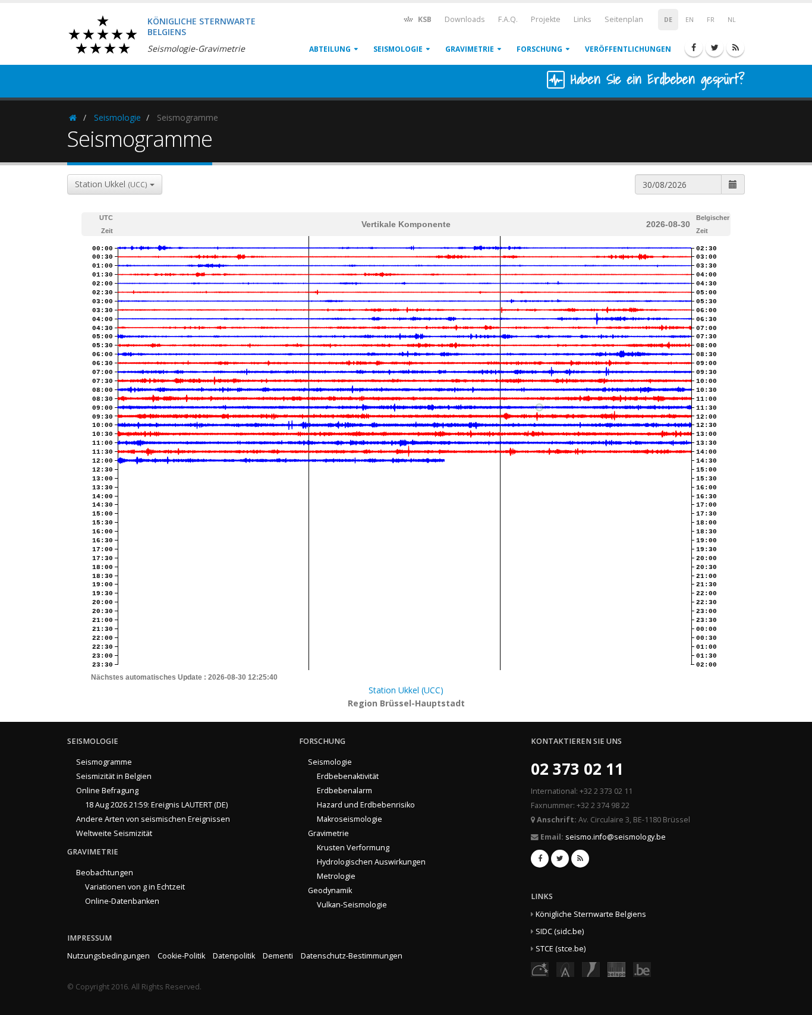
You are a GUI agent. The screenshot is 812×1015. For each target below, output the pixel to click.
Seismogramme (104, 762)
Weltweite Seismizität (114, 833)
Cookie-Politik (181, 956)
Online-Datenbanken (122, 901)
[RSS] (735, 47)
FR (711, 19)
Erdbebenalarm (344, 790)
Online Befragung (107, 790)
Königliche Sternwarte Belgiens (591, 914)
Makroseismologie (349, 819)
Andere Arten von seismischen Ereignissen (153, 819)
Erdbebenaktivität (348, 776)
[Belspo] (616, 969)
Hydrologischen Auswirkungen (371, 862)
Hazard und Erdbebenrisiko (366, 805)
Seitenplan (624, 19)
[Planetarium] (540, 969)
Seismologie (398, 49)
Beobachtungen (104, 873)
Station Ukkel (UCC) (406, 690)
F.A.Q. (508, 19)
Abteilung (330, 49)
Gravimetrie (469, 49)
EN (689, 19)
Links (582, 19)
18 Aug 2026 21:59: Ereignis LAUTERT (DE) (156, 805)
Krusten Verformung (353, 848)
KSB (424, 19)
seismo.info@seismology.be (615, 837)
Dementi (278, 956)
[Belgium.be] (642, 969)
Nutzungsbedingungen (108, 956)
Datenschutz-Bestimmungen (351, 956)
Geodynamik (330, 890)
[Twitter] (714, 47)
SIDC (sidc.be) (560, 931)
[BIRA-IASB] (565, 969)
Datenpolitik (234, 956)
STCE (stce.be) (561, 949)
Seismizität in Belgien (114, 776)
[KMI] (591, 969)
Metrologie (336, 876)
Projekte (546, 19)
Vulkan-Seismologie (352, 905)
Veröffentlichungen (628, 49)
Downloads (465, 19)
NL (732, 19)
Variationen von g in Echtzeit (135, 887)
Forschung (539, 49)
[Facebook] (694, 47)
